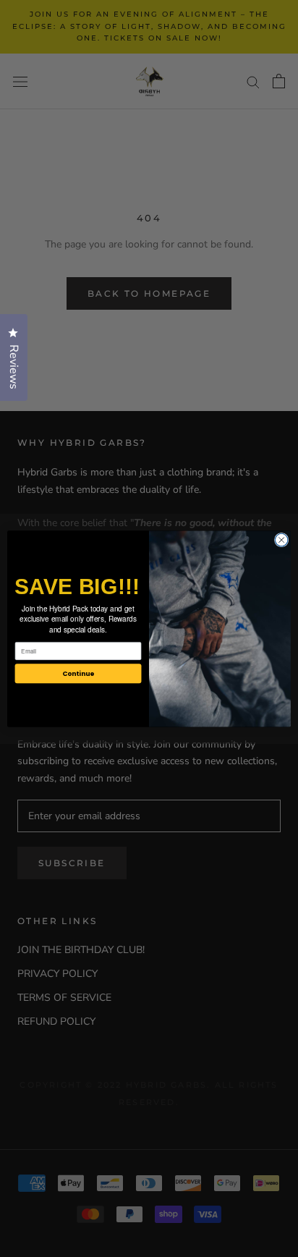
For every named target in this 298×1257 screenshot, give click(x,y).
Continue (78, 673)
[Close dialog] (281, 539)
